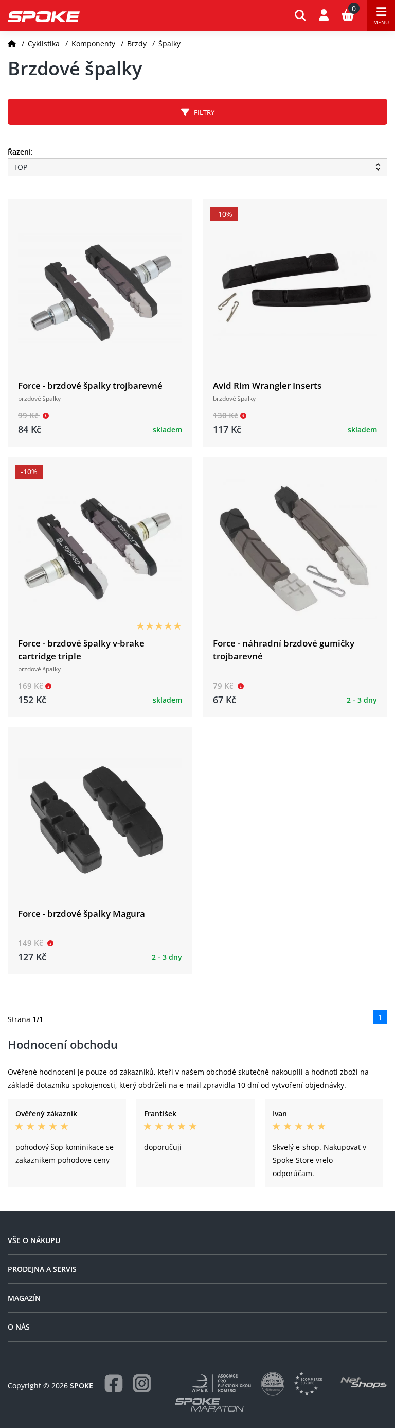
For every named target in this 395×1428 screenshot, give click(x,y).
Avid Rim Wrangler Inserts (267, 386)
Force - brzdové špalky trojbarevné (90, 386)
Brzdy (137, 43)
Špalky (169, 43)
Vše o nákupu (34, 1240)
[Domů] (12, 43)
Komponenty (93, 43)
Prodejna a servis (42, 1269)
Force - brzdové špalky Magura (81, 914)
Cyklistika (44, 43)
